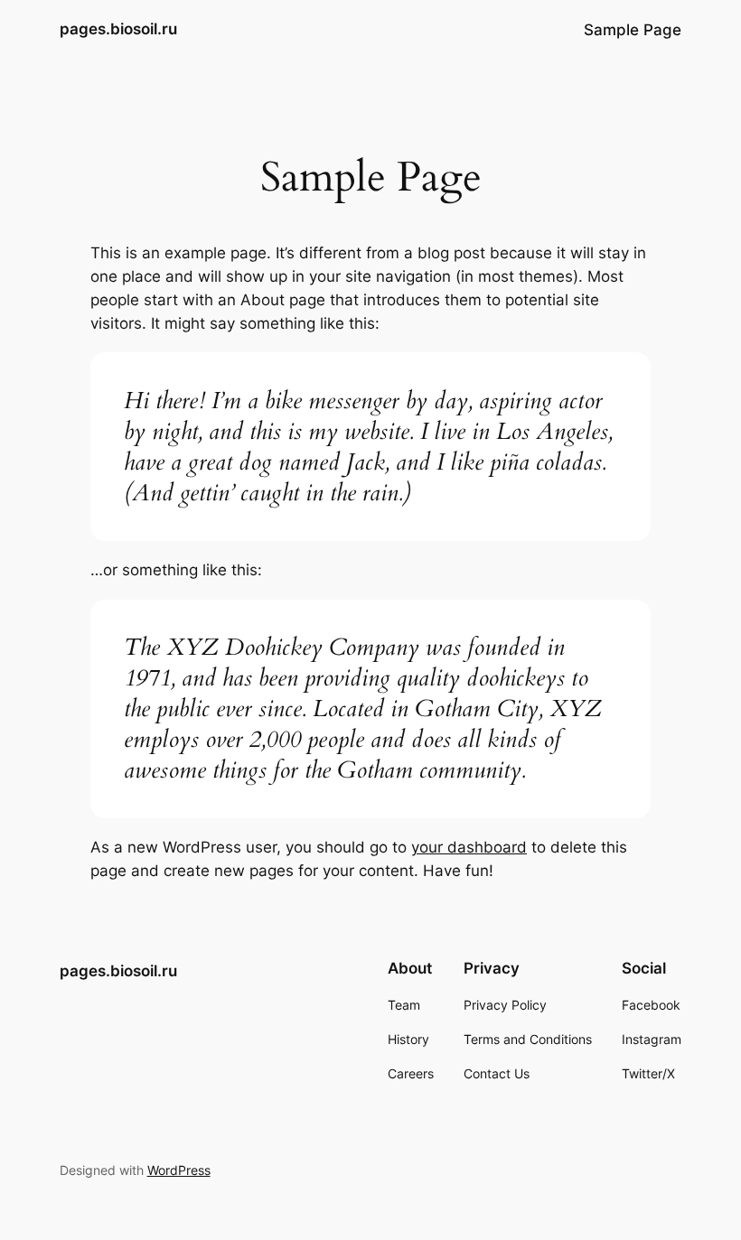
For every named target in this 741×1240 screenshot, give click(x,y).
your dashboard (469, 847)
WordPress (179, 1170)
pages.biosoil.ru (118, 29)
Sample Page (632, 30)
